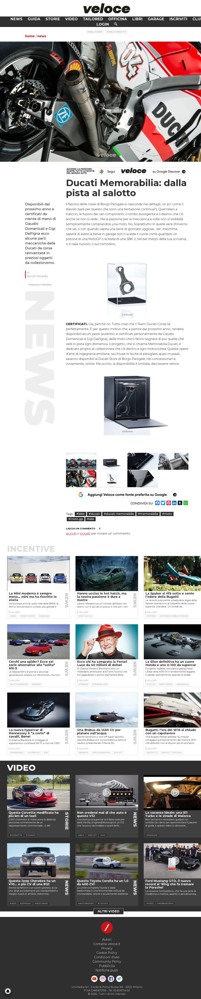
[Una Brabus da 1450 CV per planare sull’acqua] (107, 710)
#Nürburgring (165, 903)
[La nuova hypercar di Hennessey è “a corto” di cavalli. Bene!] (38, 710)
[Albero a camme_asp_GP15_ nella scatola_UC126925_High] (112, 461)
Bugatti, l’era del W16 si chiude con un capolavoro (170, 731)
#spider (36, 684)
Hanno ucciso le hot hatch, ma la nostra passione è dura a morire (101, 597)
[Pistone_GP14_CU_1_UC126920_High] (142, 478)
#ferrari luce (100, 684)
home (30, 36)
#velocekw (95, 31)
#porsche (151, 835)
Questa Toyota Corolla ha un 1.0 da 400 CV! (102, 882)
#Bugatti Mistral (172, 752)
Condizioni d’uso (107, 957)
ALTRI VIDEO (108, 911)
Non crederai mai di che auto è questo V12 (102, 814)
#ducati (94, 513)
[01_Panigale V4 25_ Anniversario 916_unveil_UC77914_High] (81, 461)
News (16, 19)
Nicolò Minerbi (37, 276)
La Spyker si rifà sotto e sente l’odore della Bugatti (169, 595)
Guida (34, 19)
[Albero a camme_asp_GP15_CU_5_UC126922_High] (173, 461)
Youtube (94, 979)
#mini (13, 616)
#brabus (83, 752)
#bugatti (152, 752)
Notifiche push (106, 970)
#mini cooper (27, 616)
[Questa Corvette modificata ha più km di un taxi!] (38, 792)
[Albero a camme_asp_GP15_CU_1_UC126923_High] (142, 461)
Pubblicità (107, 966)
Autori (107, 939)
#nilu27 (92, 835)
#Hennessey (16, 752)
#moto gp (75, 519)
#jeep (13, 903)
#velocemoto (116, 31)
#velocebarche (101, 752)
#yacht (118, 752)
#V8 (46, 752)
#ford (149, 903)
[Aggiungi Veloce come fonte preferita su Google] (127, 495)
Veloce (106, 8)
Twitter (119, 979)
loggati (85, 533)
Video (71, 19)
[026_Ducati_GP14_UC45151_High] (81, 478)
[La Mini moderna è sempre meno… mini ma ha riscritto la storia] (38, 573)
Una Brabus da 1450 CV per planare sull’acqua (99, 731)
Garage (156, 19)
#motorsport (86, 903)
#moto (167, 513)
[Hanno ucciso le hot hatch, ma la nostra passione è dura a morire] (107, 573)
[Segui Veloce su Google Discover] (127, 171)
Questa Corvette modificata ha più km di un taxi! (34, 814)
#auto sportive (19, 684)
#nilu (81, 835)
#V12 (102, 835)
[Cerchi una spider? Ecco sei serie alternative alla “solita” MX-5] (38, 641)
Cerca (115, 24)
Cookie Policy (106, 953)
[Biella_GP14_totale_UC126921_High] (112, 478)
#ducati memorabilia (119, 513)
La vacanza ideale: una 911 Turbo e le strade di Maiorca (168, 814)
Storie (53, 19)
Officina (117, 19)
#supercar (182, 684)
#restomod (165, 684)
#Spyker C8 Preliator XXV (174, 616)
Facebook (111, 979)
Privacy (106, 948)
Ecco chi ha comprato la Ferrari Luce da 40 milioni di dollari (102, 663)
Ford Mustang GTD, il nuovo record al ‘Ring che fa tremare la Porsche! (169, 884)
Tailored (93, 19)
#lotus (151, 684)
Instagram (103, 979)
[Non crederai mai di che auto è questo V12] (106, 792)
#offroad (25, 903)
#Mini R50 (44, 616)
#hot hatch (85, 616)
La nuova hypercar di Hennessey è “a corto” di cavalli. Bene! (29, 733)
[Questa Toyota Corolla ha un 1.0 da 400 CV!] (106, 860)
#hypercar (33, 752)
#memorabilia (148, 513)
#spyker (151, 616)
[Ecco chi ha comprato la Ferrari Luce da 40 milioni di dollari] (107, 641)
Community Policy (106, 961)
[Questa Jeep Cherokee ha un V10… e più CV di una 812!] (38, 860)
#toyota (103, 903)
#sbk (90, 519)
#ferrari (83, 684)
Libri (137, 19)
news (41, 36)
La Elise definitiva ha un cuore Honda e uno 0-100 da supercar (170, 663)
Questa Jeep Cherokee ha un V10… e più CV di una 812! (32, 882)
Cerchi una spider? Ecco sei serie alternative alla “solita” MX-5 (32, 665)
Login (102, 24)
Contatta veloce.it (106, 944)
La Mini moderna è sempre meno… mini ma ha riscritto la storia (33, 597)
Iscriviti (178, 19)
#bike (80, 513)
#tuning (30, 835)
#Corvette (16, 835)
